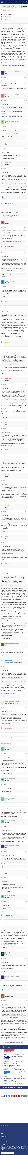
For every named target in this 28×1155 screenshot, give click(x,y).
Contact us (3, 1130)
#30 (26, 901)
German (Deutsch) (12, 1053)
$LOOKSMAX (3, 1136)
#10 (26, 286)
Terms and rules (4, 1141)
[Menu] (2, 2)
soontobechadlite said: (7, 855)
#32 (26, 958)
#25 (26, 784)
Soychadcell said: (5, 830)
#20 (26, 649)
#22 (26, 707)
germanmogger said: (6, 311)
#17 (26, 511)
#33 (26, 982)
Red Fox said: (5, 152)
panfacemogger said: (6, 808)
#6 (26, 168)
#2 (26, 77)
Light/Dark (4, 1128)
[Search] (26, 2)
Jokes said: (4, 104)
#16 (26, 480)
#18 (26, 542)
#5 (26, 148)
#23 (26, 734)
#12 (26, 348)
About (2, 1133)
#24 (26, 753)
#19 (26, 569)
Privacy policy (3, 1144)
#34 (26, 1000)
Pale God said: (5, 459)
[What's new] (23, 2)
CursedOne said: (5, 788)
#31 (26, 921)
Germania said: (5, 432)
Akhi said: (4, 256)
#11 (26, 307)
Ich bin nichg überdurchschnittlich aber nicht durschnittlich (13, 1065)
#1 (26, 25)
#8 (26, 227)
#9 (26, 252)
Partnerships (3, 1138)
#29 (26, 877)
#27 (26, 826)
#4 (26, 126)
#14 (26, 428)
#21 (26, 666)
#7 (26, 209)
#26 (26, 804)
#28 (26, 851)
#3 (26, 100)
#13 (26, 384)
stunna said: (4, 757)
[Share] (24, 25)
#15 (26, 455)
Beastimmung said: (6, 711)
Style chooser (5, 1125)
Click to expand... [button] (14, 185)
